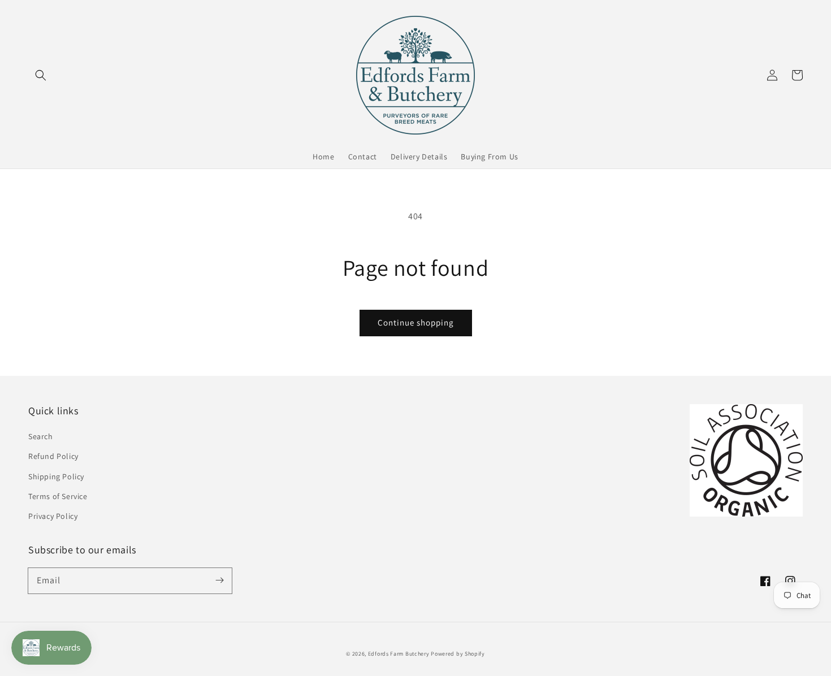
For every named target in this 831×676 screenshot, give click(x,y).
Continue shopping (416, 322)
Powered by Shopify (458, 653)
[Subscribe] (219, 580)
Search (40, 436)
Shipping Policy (56, 476)
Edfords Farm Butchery (399, 653)
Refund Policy (53, 456)
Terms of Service (58, 496)
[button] (40, 75)
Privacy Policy (52, 516)
